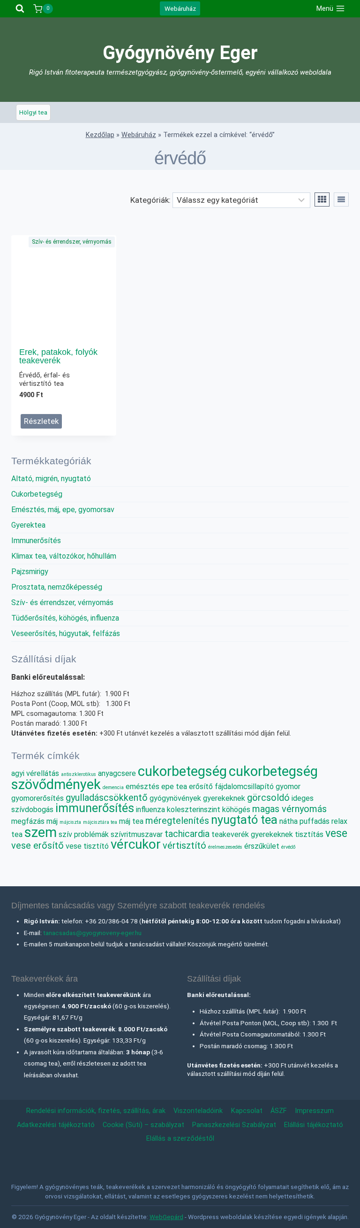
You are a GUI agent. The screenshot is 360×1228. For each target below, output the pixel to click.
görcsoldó (268, 797)
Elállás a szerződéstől (180, 1139)
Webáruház (180, 8)
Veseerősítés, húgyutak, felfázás (65, 633)
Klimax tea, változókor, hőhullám (63, 556)
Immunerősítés (36, 540)
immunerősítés (94, 808)
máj (52, 821)
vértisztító (184, 845)
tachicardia (187, 833)
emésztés (142, 786)
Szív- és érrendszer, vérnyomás (72, 241)
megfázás (28, 821)
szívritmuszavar (137, 834)
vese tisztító (87, 846)
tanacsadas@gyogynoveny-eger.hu (92, 932)
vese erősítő (37, 845)
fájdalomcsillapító (244, 786)
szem (40, 832)
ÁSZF (278, 1111)
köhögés (236, 809)
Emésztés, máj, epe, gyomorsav (62, 509)
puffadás (315, 821)
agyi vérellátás (35, 773)
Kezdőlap (100, 135)
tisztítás (309, 834)
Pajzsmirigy (29, 571)
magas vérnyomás (289, 808)
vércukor (136, 844)
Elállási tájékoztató (313, 1125)
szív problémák (84, 834)
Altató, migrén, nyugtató (51, 478)
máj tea (131, 821)
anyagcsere (117, 773)
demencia (113, 787)
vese (336, 833)
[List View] (341, 199)
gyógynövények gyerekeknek (197, 798)
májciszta (70, 822)
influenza (150, 809)
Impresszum (314, 1111)
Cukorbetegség (36, 494)
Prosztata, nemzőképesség (56, 587)
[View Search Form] (20, 8)
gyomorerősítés (37, 798)
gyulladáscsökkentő (107, 797)
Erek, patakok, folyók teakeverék (58, 356)
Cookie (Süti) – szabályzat (143, 1125)
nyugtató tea (244, 820)
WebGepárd (166, 1216)
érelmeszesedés (225, 847)
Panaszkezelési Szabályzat (234, 1125)
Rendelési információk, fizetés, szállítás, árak (95, 1111)
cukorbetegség (182, 771)
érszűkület (261, 846)
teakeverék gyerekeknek (252, 834)
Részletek (41, 421)
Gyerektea (28, 525)
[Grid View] (322, 199)
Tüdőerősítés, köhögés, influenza (65, 618)
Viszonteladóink (198, 1111)
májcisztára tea (100, 822)
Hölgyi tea (33, 112)
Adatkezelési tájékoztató (56, 1125)
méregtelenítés (177, 820)
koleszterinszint (193, 809)
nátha (288, 821)
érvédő (288, 847)
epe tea (174, 786)
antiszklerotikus (78, 774)
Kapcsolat (246, 1111)
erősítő (201, 786)
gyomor (288, 786)
